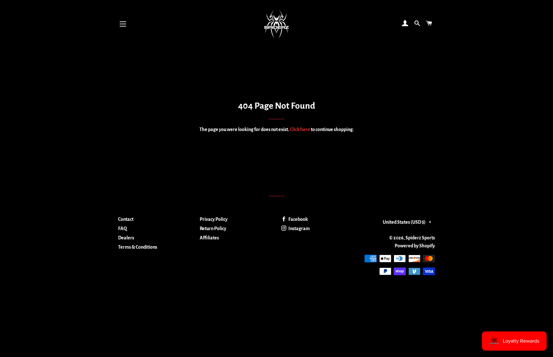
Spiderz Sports (420, 237)
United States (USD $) (404, 222)
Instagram (299, 228)
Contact (125, 219)
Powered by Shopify (415, 245)
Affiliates (209, 237)
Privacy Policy (214, 219)
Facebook (298, 219)
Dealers (126, 237)
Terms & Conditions (137, 247)
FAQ (122, 228)
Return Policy (213, 228)
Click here (300, 129)
